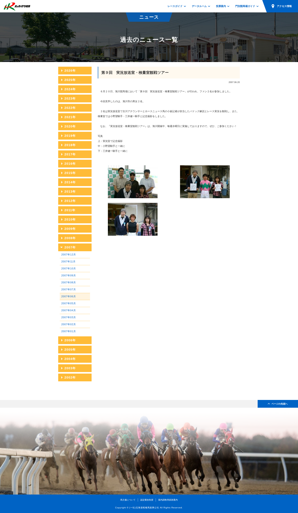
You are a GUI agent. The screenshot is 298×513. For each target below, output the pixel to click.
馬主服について (127, 500)
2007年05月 (68, 303)
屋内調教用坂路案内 (168, 500)
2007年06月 (68, 296)
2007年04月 (68, 310)
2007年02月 (68, 324)
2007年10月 (68, 268)
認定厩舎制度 (146, 500)
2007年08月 (68, 282)
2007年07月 (68, 289)
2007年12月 (68, 254)
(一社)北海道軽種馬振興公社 (144, 507)
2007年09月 (68, 275)
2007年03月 (68, 317)
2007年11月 (68, 261)
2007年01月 (68, 331)
